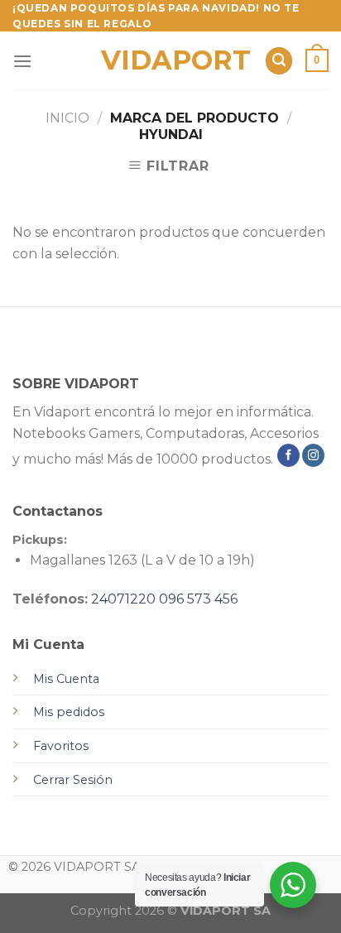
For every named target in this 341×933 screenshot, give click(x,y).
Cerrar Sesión (73, 779)
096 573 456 (198, 599)
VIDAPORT (171, 60)
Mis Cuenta (66, 678)
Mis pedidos (68, 712)
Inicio (67, 118)
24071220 (123, 599)
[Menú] (22, 61)
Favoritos (61, 745)
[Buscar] (279, 61)
